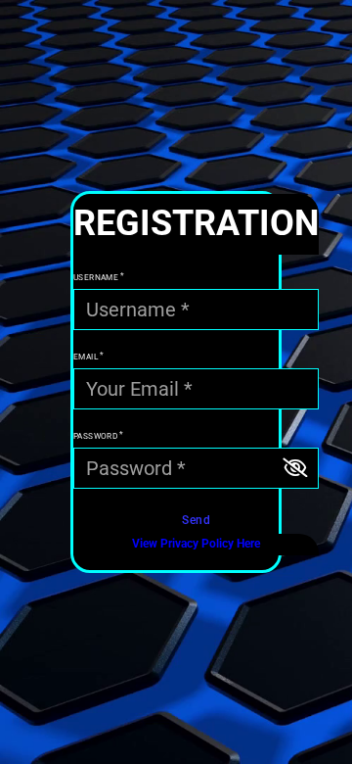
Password (95, 436)
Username (95, 277)
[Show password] (295, 468)
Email (85, 356)
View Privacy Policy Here (196, 543)
